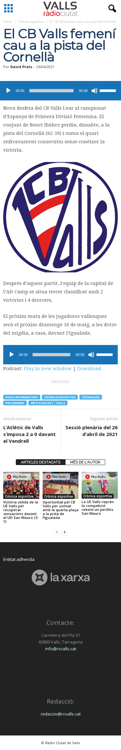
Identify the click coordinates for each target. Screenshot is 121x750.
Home (7, 21)
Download (89, 368)
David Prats (21, 66)
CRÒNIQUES (91, 397)
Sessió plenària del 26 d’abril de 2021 (92, 430)
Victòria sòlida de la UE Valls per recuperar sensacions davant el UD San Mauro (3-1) (20, 512)
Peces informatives (21, 397)
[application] (60, 90)
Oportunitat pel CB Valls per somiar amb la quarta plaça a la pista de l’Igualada (60, 510)
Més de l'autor (85, 462)
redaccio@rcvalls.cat (61, 714)
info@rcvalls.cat (60, 649)
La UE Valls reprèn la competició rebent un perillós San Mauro (98, 507)
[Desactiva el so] (94, 90)
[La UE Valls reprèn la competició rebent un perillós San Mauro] (100, 485)
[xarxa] (60, 577)
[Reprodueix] (8, 90)
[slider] (109, 90)
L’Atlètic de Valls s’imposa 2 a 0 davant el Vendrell (29, 434)
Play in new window (48, 368)
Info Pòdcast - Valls (48, 403)
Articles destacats (40, 462)
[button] (111, 9)
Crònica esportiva (31, 21)
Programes (15, 403)
